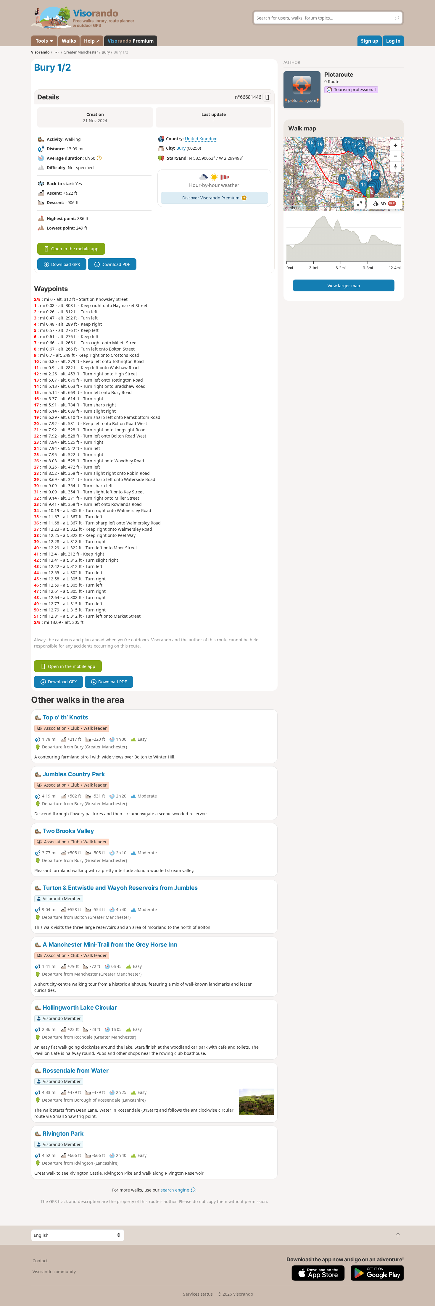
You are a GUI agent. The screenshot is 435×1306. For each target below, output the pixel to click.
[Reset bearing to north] (395, 166)
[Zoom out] (395, 156)
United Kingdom (201, 138)
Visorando (40, 52)
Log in (393, 41)
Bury (181, 148)
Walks (69, 41)
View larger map (344, 285)
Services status (198, 1294)
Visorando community (54, 1271)
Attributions (294, 207)
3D (388, 203)
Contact (40, 1260)
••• (56, 52)
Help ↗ (92, 41)
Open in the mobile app (75, 248)
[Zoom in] (395, 145)
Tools (42, 41)
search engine (175, 1190)
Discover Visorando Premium (210, 198)
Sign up (369, 41)
